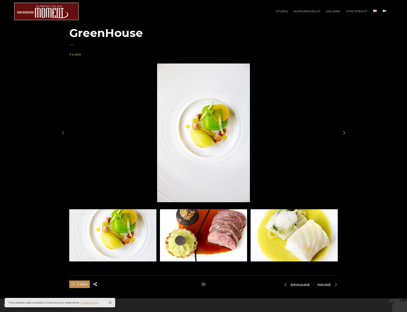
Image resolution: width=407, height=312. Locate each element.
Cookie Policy (90, 302)
